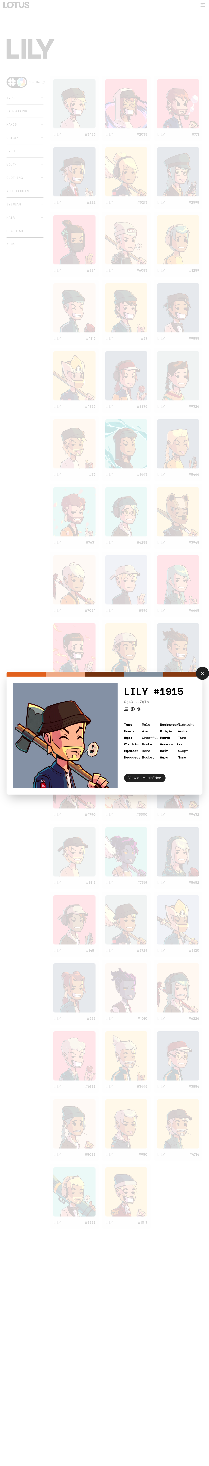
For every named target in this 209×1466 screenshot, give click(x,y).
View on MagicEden (144, 778)
